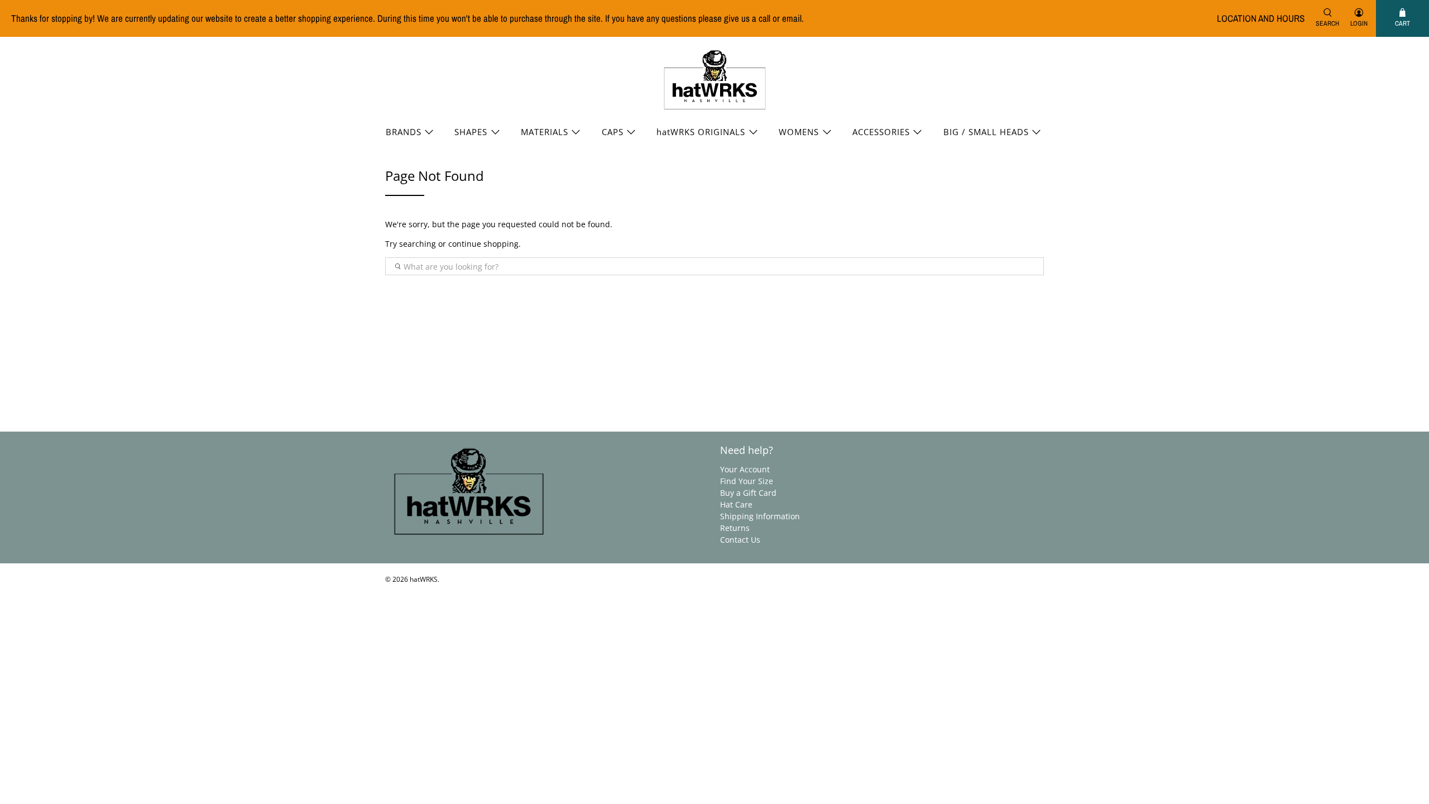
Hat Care (736, 504)
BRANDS (403, 131)
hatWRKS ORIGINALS (700, 131)
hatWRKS (424, 579)
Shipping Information (760, 516)
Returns (735, 528)
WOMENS (799, 131)
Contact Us (740, 539)
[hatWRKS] (715, 79)
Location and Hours (1261, 18)
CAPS (613, 131)
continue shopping (483, 243)
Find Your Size (746, 481)
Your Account (745, 469)
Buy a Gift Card (748, 492)
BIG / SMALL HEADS (986, 131)
